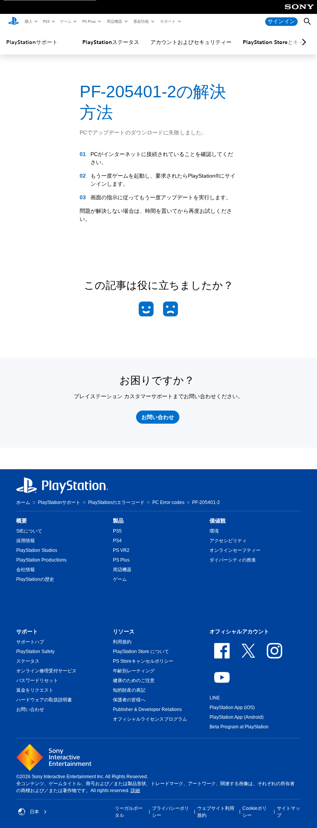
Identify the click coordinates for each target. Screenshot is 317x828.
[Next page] (303, 42)
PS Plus (88, 21)
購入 (28, 21)
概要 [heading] (21, 521)
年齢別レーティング (134, 671)
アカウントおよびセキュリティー (191, 42)
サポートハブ (30, 642)
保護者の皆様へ (129, 699)
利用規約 (122, 642)
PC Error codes (168, 502)
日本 (34, 811)
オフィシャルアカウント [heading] (239, 631)
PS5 (46, 21)
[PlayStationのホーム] (13, 21)
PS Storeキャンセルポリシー (143, 661)
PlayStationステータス (110, 42)
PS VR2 (121, 550)
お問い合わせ (30, 709)
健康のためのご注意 (134, 680)
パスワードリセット (37, 680)
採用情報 (25, 540)
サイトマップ (288, 812)
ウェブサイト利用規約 (215, 812)
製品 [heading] (118, 521)
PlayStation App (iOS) (232, 707)
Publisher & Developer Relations (147, 709)
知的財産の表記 (129, 690)
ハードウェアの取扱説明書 (44, 699)
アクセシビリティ (228, 540)
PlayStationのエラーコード (116, 502)
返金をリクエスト (34, 690)
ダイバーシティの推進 (233, 560)
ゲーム (65, 21)
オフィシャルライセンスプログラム (150, 719)
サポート (167, 21)
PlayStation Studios (36, 550)
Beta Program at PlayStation (239, 727)
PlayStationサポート (32, 42)
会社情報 (25, 569)
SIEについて (29, 531)
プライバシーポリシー (170, 812)
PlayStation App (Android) (237, 717)
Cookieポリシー (254, 812)
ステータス (27, 661)
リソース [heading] (124, 631)
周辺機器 (114, 21)
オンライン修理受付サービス (46, 671)
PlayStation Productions (41, 560)
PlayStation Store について (141, 651)
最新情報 (140, 21)
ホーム (23, 502)
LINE (215, 698)
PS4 (117, 540)
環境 (214, 531)
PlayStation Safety (35, 651)
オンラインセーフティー (235, 550)
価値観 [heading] (218, 521)
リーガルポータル (129, 812)
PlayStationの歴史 (35, 579)
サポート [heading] (27, 631)
